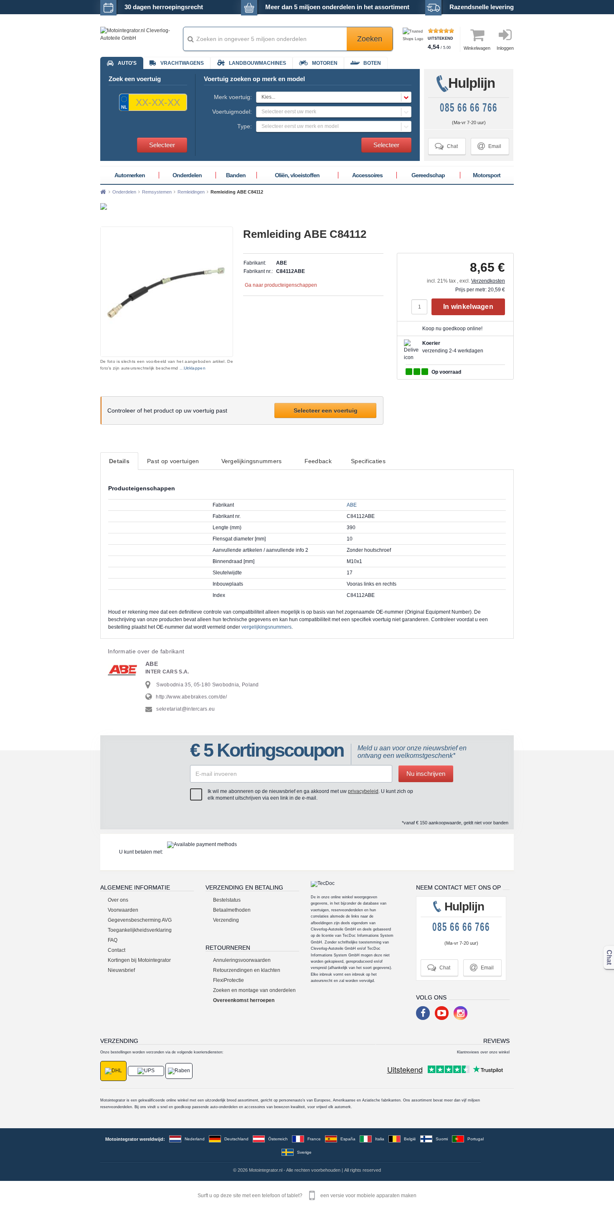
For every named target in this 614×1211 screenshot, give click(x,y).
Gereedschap (428, 175)
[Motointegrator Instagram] (460, 1013)
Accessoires (367, 175)
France (314, 1139)
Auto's (127, 63)
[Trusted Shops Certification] (414, 39)
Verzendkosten (488, 281)
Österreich (278, 1139)
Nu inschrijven (425, 773)
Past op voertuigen (173, 461)
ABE (352, 505)
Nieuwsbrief (121, 970)
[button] (333, 97)
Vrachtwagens (182, 63)
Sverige (304, 1152)
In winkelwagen (468, 306)
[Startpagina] (103, 192)
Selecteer (162, 144)
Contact (116, 950)
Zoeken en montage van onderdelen (254, 990)
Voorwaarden (123, 910)
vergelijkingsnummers (266, 627)
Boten (372, 63)
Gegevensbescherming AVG (140, 920)
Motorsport (486, 175)
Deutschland (236, 1139)
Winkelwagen (477, 48)
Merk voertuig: (233, 97)
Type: (244, 126)
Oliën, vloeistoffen (297, 175)
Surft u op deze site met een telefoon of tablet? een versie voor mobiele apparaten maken (307, 1195)
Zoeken (369, 39)
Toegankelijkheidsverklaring (140, 930)
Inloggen (505, 48)
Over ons (118, 900)
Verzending (226, 920)
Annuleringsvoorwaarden (242, 960)
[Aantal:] (421, 306)
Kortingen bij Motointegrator (139, 960)
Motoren (324, 63)
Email (489, 146)
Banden (236, 175)
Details (119, 461)
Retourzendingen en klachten (246, 970)
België (410, 1139)
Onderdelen (187, 175)
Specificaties (368, 461)
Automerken (129, 175)
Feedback (318, 461)
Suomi (442, 1139)
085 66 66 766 (468, 107)
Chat (446, 146)
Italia (379, 1139)
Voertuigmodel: (232, 111)
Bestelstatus (227, 900)
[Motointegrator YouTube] (442, 1013)
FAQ (112, 940)
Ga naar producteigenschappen (281, 285)
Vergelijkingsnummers (251, 461)
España (347, 1139)
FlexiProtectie (228, 980)
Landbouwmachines (257, 63)
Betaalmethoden (232, 910)
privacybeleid (363, 791)
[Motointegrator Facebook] (423, 1013)
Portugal (475, 1139)
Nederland (195, 1139)
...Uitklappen (193, 368)
